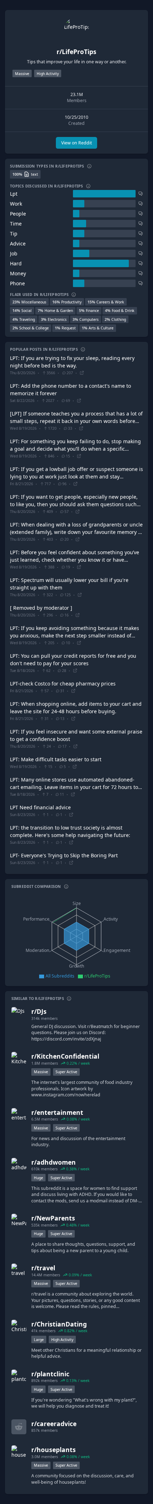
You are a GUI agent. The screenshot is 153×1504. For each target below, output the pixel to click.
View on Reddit (76, 143)
